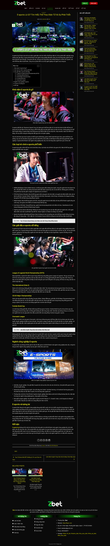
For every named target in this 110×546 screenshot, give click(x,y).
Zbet (25, 8)
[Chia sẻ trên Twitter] (41, 440)
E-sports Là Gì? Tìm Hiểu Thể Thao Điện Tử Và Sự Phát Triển (90, 88)
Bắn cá (31, 8)
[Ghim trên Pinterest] (46, 440)
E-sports (50, 8)
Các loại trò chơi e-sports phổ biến (23, 70)
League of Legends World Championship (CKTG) (28, 73)
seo (49, 19)
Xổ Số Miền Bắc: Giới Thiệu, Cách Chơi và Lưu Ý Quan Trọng (90, 34)
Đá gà (43, 8)
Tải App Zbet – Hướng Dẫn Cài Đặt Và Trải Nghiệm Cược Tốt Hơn (90, 27)
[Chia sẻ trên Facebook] (38, 440)
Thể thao (71, 8)
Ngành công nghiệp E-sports (21, 81)
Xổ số (77, 8)
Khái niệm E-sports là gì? (20, 68)
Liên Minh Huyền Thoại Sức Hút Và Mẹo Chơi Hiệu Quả (35, 479)
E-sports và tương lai (19, 83)
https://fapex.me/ (67, 523)
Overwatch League (21, 80)
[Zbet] (19, 3)
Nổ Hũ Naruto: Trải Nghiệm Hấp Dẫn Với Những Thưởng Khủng (90, 65)
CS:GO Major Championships (23, 76)
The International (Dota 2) (23, 75)
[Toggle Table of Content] (37, 66)
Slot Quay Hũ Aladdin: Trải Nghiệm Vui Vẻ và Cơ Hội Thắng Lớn (90, 19)
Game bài (58, 8)
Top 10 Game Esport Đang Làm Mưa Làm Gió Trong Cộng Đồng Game (19, 480)
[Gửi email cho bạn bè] (44, 440)
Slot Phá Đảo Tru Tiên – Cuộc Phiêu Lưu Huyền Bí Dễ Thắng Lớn (91, 57)
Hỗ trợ (83, 8)
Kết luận (16, 85)
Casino (37, 8)
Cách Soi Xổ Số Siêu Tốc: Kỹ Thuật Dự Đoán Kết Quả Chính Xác (90, 50)
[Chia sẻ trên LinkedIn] (49, 440)
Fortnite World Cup (21, 78)
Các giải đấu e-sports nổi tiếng (22, 71)
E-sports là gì (15, 427)
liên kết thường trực (54, 445)
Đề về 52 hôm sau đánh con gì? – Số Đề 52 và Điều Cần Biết (90, 42)
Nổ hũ (64, 8)
